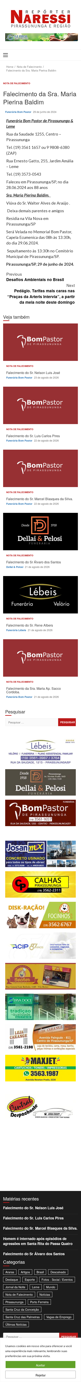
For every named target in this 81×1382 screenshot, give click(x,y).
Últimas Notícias (16, 1324)
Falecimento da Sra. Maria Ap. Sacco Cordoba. (40, 658)
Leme (35, 1287)
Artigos (25, 1272)
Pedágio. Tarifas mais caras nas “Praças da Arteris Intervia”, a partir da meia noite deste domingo (41, 293)
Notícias (44, 1294)
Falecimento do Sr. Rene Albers (40, 594)
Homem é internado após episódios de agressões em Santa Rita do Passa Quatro (37, 1241)
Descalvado (58, 1272)
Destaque (11, 1279)
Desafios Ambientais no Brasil (35, 276)
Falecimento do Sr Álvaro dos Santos (40, 531)
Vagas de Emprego (58, 1317)
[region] (40, 1360)
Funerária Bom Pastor (18, 112)
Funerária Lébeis (16, 630)
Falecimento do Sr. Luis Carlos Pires (40, 405)
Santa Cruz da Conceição (22, 1309)
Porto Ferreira (39, 1302)
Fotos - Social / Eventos (57, 1279)
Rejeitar (41, 1375)
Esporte (30, 1279)
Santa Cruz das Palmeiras (22, 1317)
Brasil (40, 1272)
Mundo (50, 1287)
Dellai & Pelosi (15, 567)
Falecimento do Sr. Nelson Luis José (40, 342)
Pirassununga (14, 1302)
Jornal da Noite (15, 1287)
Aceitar (40, 1365)
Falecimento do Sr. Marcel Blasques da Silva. (40, 468)
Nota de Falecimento (16, 83)
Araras (9, 1272)
